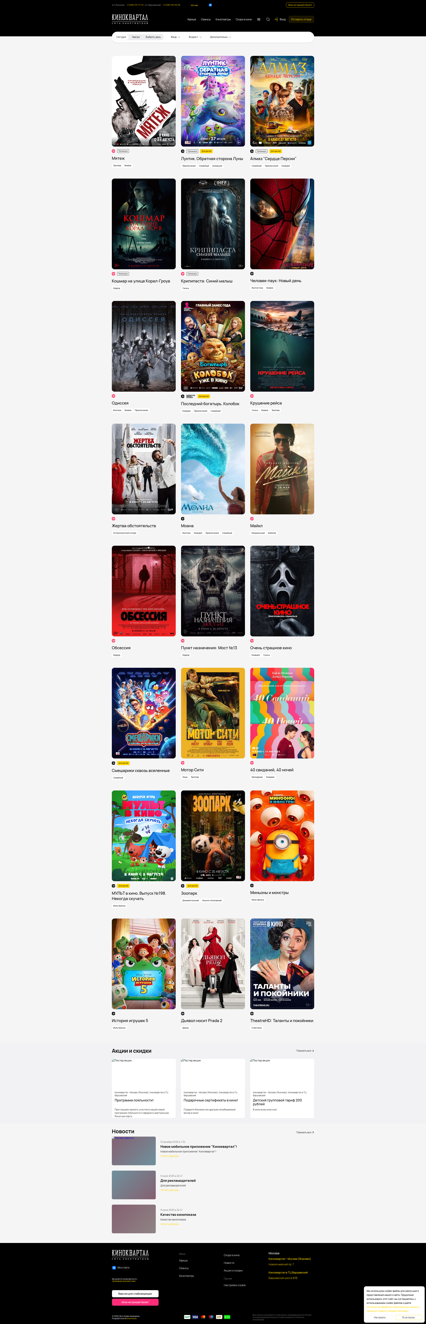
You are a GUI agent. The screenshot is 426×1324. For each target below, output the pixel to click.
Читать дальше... (170, 1156)
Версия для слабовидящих (135, 1293)
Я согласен (408, 1317)
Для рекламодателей (178, 1180)
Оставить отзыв (301, 19)
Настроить (380, 1317)
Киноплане (131, 1318)
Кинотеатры (186, 1276)
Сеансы (184, 1268)
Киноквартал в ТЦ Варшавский (288, 1272)
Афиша (183, 1260)
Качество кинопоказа (178, 1214)
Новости (229, 1263)
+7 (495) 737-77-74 (134, 5)
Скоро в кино (232, 1255)
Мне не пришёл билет (300, 5)
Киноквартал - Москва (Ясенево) (290, 1259)
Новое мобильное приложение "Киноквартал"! (198, 1146)
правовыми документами (123, 1281)
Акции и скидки (233, 1270)
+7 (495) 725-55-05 (171, 5)
